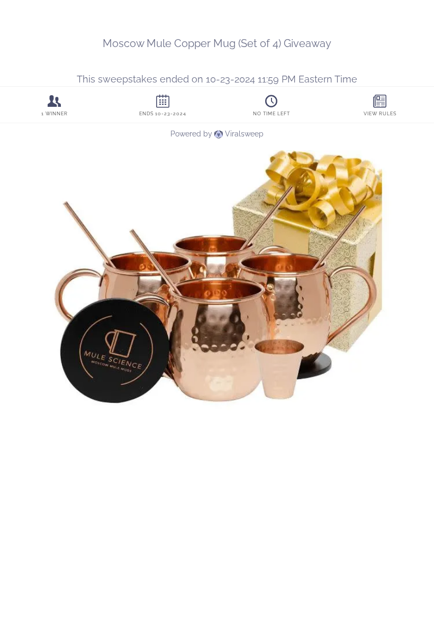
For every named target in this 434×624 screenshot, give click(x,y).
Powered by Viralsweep (217, 134)
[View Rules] (380, 105)
